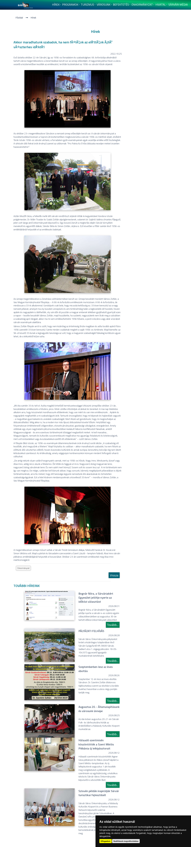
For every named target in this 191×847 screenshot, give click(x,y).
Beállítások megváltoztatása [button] (125, 841)
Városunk (103, 4)
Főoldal (19, 17)
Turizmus (87, 4)
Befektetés (121, 4)
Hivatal (160, 4)
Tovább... (112, 624)
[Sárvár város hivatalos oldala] (26, 4)
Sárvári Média (178, 4)
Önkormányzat (142, 4)
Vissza (114, 575)
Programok (70, 4)
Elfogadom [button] (105, 841)
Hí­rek (56, 4)
